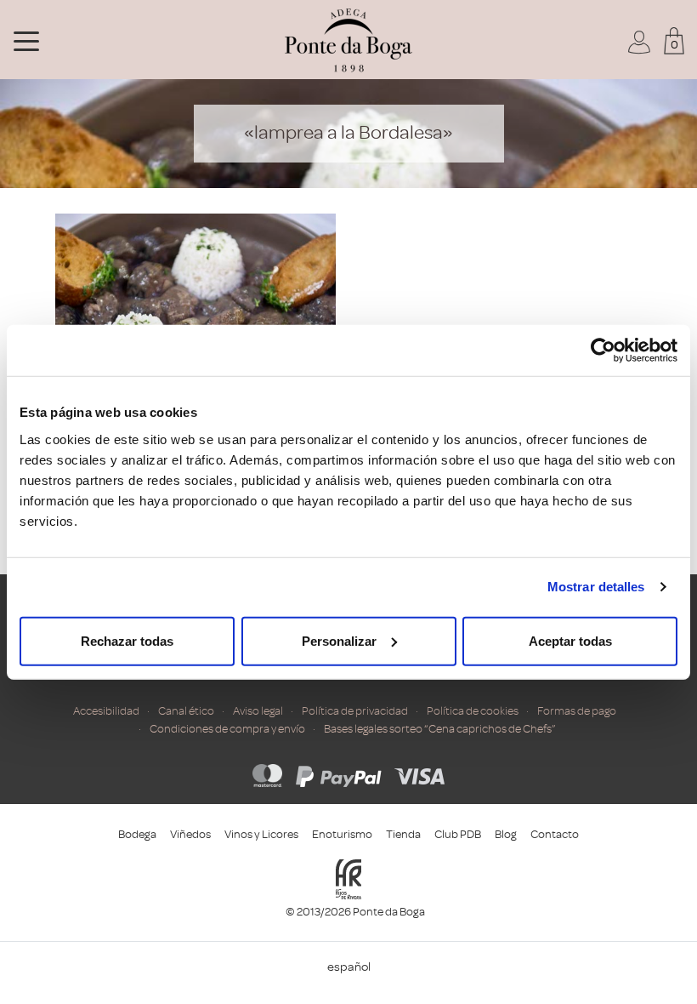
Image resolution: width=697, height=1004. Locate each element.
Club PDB (457, 834)
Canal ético (186, 711)
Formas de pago (576, 711)
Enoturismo (342, 834)
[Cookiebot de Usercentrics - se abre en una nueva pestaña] (603, 350)
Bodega (137, 834)
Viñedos (190, 834)
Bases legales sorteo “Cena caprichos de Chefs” (440, 728)
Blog (506, 834)
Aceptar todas (570, 640)
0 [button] (674, 44)
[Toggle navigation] (26, 40)
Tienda (403, 834)
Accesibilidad (106, 711)
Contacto (554, 834)
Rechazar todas (127, 640)
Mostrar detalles (596, 586)
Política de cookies (472, 711)
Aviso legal (258, 711)
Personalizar (339, 640)
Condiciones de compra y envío (227, 728)
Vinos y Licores (261, 834)
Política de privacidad (355, 711)
